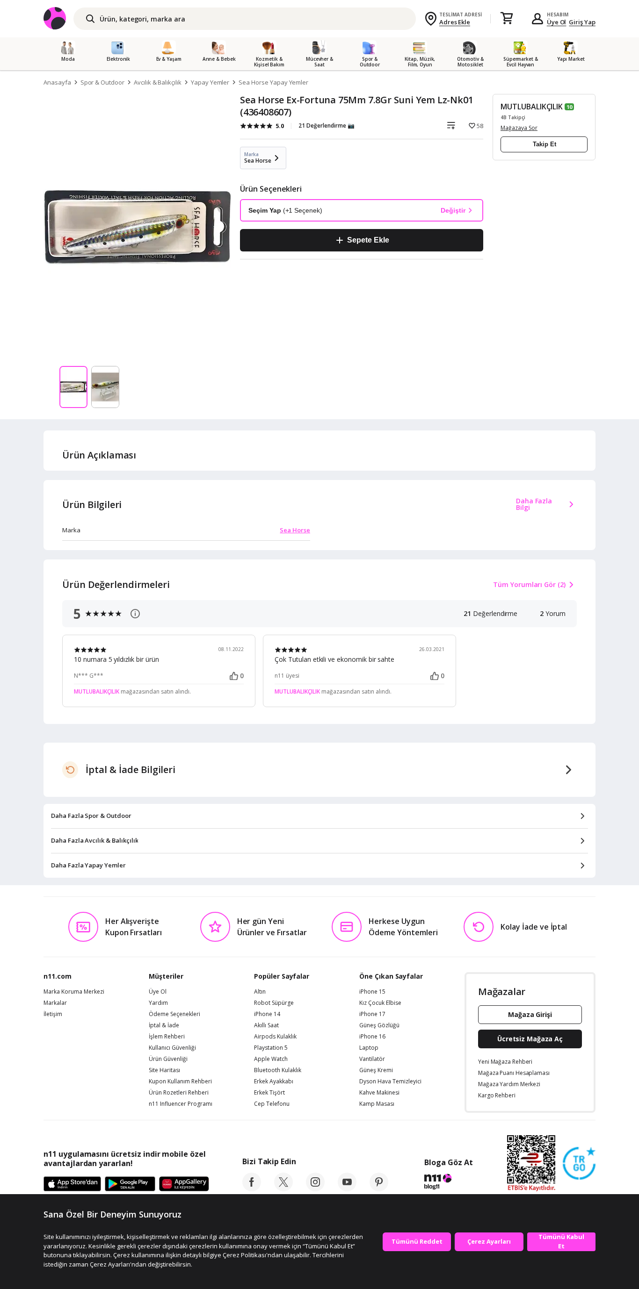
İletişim (53, 1014)
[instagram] (315, 1188)
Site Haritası (164, 1070)
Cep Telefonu (272, 1104)
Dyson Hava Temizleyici (390, 1081)
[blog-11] (448, 1183)
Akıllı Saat (266, 1025)
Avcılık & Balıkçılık (158, 82)
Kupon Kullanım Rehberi (180, 1081)
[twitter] (283, 1188)
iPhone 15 (372, 991)
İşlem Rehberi (167, 1036)
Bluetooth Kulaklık (277, 1070)
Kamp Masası (376, 1104)
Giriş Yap (582, 22)
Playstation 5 (271, 1048)
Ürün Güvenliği (168, 1059)
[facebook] (251, 1188)
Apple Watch (271, 1059)
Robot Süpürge (274, 1003)
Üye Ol (556, 22)
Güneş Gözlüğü (379, 1025)
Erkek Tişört (269, 1092)
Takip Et (544, 144)
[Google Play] (130, 1184)
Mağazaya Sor (519, 128)
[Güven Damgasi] (579, 1164)
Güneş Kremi (376, 1070)
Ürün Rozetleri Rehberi (179, 1092)
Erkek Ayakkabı (273, 1081)
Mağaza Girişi (530, 1014)
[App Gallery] (184, 1184)
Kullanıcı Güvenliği (172, 1048)
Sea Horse (295, 530)
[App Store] (72, 1184)
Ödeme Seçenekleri (174, 1014)
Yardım (158, 1003)
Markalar (55, 1003)
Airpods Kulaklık (275, 1036)
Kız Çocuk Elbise (380, 1003)
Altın (260, 991)
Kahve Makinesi (379, 1092)
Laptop (368, 1048)
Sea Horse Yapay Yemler (273, 82)
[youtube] (347, 1188)
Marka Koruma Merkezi (74, 991)
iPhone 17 (372, 1014)
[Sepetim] (506, 19)
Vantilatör (372, 1059)
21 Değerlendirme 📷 (326, 125)
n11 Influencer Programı (180, 1104)
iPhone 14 (267, 1014)
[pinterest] (379, 1188)
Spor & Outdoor (102, 82)
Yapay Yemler (210, 82)
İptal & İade (164, 1025)
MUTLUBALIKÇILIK (532, 106)
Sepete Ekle (368, 240)
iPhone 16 (372, 1036)
